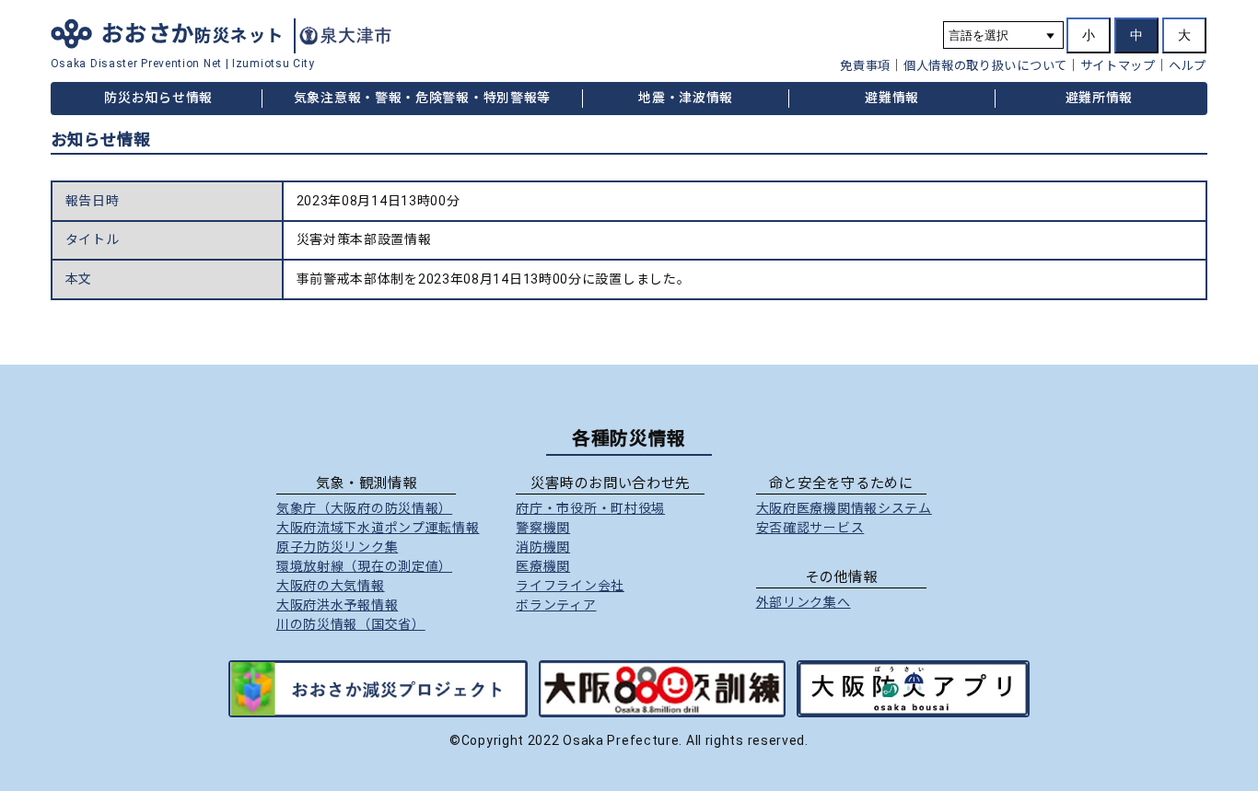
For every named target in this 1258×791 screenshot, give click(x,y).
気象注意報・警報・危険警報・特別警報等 (422, 97)
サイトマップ (1118, 66)
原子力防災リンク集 (337, 547)
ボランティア (556, 605)
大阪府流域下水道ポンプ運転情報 (378, 527)
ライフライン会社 (570, 585)
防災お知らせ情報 (158, 97)
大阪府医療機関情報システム (844, 508)
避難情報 (892, 97)
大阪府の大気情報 (330, 585)
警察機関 (543, 527)
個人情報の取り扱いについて (985, 66)
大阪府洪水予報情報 (337, 605)
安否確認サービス (810, 527)
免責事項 (865, 66)
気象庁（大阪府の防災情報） (364, 508)
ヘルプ (1187, 66)
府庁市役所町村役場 (590, 508)
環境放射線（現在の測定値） (364, 566)
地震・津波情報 (685, 97)
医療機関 (543, 566)
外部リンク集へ (803, 602)
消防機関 (543, 547)
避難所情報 (1100, 97)
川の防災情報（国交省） (350, 624)
